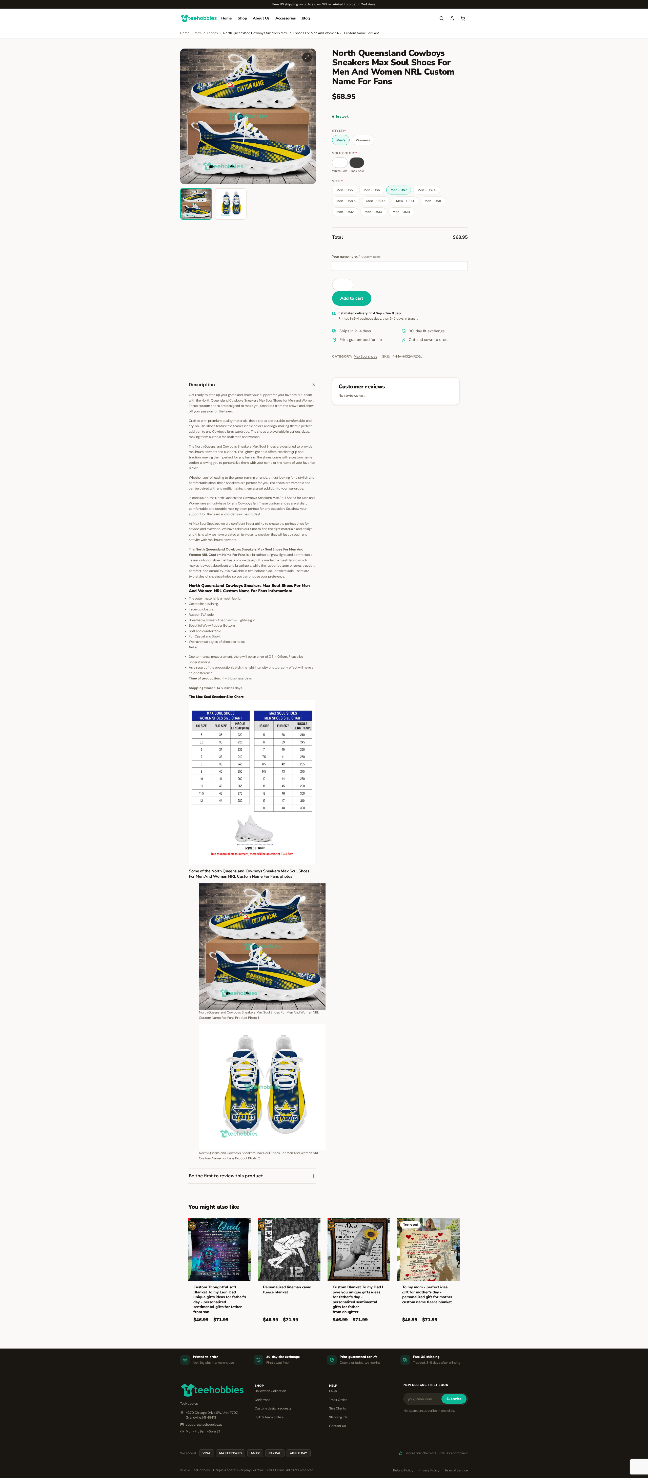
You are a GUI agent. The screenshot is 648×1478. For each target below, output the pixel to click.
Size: (337, 181)
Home (226, 18)
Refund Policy (403, 1470)
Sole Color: (344, 153)
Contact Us (337, 1426)
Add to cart (351, 298)
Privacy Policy (428, 1470)
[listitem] (196, 204)
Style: (339, 131)
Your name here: (356, 256)
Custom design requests (273, 1408)
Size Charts (337, 1408)
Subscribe (454, 1399)
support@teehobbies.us (204, 1424)
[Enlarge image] (307, 57)
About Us (261, 18)
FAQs (333, 1391)
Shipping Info (338, 1417)
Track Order (338, 1400)
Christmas (262, 1400)
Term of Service (456, 1470)
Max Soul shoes (206, 33)
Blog (306, 18)
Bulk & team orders (269, 1417)
